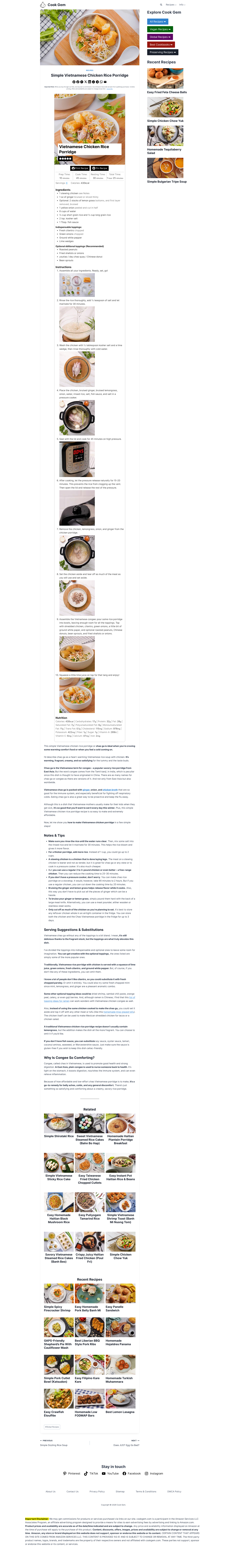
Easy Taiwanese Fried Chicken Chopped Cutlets (89, 1179)
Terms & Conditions (146, 1491)
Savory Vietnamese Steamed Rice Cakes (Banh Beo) (59, 1258)
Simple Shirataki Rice (59, 1136)
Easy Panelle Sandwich (114, 1308)
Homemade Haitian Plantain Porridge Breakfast (120, 1139)
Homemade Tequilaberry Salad (164, 151)
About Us (50, 1491)
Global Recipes (52, 1427)
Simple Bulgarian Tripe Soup (167, 181)
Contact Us (73, 1491)
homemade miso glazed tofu (119, 1012)
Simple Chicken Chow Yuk (120, 1256)
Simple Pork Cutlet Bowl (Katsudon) (57, 1379)
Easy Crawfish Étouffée (54, 1413)
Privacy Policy (97, 1491)
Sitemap (120, 1491)
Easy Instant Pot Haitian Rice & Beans (120, 1177)
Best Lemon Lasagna (120, 1412)
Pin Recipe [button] (101, 168)
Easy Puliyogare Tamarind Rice (90, 1216)
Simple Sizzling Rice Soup (54, 1443)
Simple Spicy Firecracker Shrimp (57, 1308)
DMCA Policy (174, 1491)
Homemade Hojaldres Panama (118, 1342)
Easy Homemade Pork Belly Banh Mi (88, 1308)
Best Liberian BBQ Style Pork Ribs (87, 1342)
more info (110, 89)
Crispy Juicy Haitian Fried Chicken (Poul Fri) (90, 1258)
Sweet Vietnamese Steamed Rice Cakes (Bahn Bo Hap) (90, 1139)
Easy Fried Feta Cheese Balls (167, 92)
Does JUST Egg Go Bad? (126, 1443)
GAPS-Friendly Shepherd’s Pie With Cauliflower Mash (58, 1344)
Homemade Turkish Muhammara (119, 1379)
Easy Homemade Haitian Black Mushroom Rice (58, 1218)
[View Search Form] (161, 5)
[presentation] (59, 1293)
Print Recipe (81, 168)
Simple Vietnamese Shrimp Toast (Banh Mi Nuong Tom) (120, 1218)
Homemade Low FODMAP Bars (86, 1413)
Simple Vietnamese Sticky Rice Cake (58, 1177)
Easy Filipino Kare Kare (87, 1379)
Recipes (89, 70)
